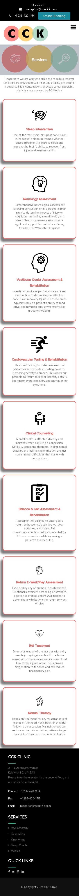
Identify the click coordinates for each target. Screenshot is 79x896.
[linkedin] (22, 871)
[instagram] (18, 871)
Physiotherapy (19, 828)
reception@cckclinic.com (41, 9)
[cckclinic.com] (26, 33)
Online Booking (54, 16)
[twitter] (13, 871)
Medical (16, 851)
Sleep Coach (19, 845)
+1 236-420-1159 (30, 798)
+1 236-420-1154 (25, 15)
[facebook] (9, 871)
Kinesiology (18, 839)
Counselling (18, 833)
